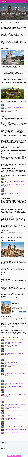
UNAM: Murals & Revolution (9, 401)
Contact (2, 452)
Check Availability (22, 311)
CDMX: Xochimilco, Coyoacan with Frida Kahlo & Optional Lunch (15, 383)
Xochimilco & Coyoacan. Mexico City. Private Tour (13, 415)
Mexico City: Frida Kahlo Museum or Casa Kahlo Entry (14, 353)
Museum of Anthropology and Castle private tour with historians (15, 404)
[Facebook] (1, 442)
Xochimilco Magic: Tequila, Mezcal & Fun (11, 418)
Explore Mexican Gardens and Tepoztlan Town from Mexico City (15, 429)
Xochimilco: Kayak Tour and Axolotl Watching (12, 407)
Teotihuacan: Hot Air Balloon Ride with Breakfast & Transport (15, 426)
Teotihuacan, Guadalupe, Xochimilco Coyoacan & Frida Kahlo (15, 432)
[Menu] (26, 1)
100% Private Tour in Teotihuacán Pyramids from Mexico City (15, 190)
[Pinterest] (4, 442)
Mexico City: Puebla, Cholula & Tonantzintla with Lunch (14, 107)
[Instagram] (3, 442)
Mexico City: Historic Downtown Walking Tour (12, 365)
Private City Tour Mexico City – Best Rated (12, 193)
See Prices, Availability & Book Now (13, 455)
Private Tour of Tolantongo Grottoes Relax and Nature (14, 412)
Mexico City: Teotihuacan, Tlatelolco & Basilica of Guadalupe (15, 350)
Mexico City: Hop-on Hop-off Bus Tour (11, 110)
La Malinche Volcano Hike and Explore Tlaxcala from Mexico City (16, 410)
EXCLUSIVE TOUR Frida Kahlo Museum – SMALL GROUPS (14, 370)
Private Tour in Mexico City (9, 421)
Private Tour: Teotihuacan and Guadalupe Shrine (13, 178)
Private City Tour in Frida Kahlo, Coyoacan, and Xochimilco (14, 181)
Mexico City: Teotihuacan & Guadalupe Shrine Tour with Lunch (15, 104)
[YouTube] (5, 442)
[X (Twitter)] (2, 442)
